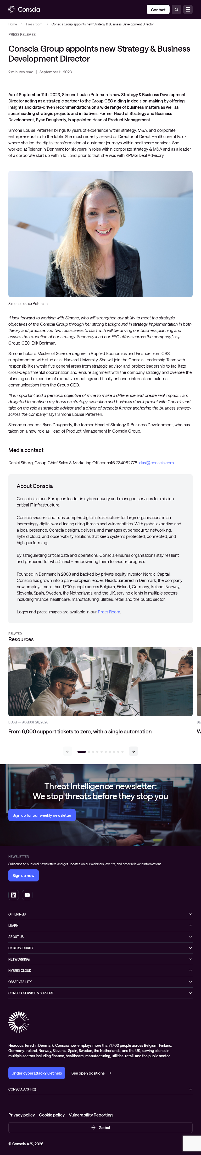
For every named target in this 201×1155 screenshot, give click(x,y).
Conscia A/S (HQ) (22, 1089)
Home (12, 24)
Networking (19, 959)
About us (16, 937)
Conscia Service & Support (31, 993)
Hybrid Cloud (19, 970)
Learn (13, 925)
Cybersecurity (21, 948)
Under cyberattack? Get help (37, 1073)
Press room (34, 24)
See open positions (88, 1073)
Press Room (109, 611)
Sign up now (24, 875)
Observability (20, 982)
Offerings (17, 914)
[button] (133, 751)
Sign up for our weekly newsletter (42, 815)
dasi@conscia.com (156, 462)
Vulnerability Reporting (91, 1114)
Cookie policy (52, 1114)
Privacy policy (21, 1114)
